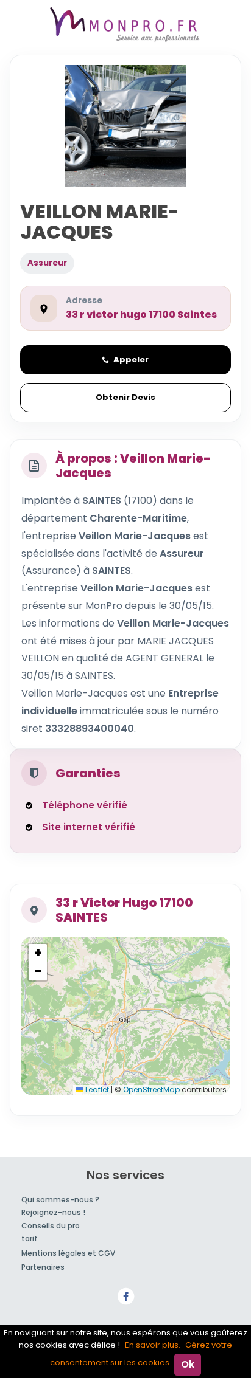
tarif (29, 1238)
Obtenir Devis (125, 397)
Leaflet (96, 1089)
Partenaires (43, 1267)
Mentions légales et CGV (68, 1253)
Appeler (131, 359)
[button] (38, 953)
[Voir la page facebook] (125, 1295)
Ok (187, 1364)
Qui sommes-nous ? (60, 1199)
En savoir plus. (152, 1345)
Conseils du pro (50, 1226)
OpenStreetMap (151, 1089)
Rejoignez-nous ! (53, 1212)
